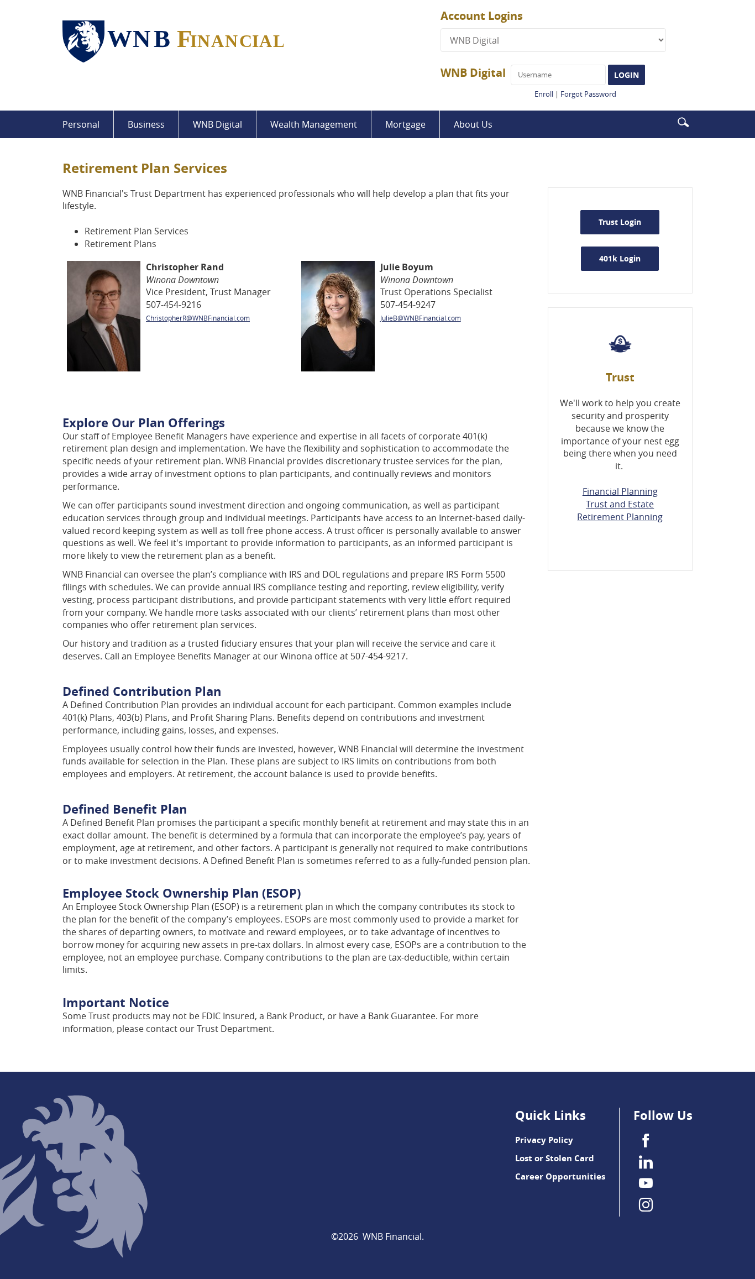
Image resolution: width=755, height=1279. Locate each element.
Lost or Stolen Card (554, 1158)
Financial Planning (620, 491)
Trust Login (620, 222)
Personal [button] (80, 124)
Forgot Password (588, 94)
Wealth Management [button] (313, 124)
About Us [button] (473, 124)
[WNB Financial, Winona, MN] (251, 42)
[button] (683, 121)
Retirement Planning (620, 517)
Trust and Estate (620, 504)
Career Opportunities (560, 1176)
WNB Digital (473, 72)
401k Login (629, 258)
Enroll (543, 94)
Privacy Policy (544, 1140)
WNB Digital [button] (217, 124)
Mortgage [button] (405, 124)
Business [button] (146, 124)
